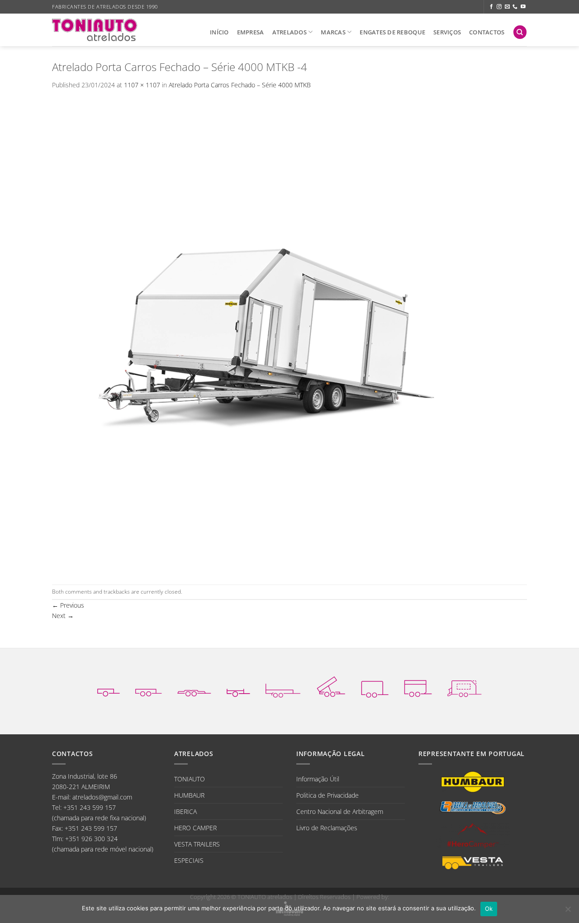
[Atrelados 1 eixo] (108, 686)
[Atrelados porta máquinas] (283, 686)
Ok (489, 908)
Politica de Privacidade (327, 795)
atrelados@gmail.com (102, 797)
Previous (68, 605)
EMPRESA (250, 32)
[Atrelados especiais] (465, 686)
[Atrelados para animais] (418, 686)
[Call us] (515, 7)
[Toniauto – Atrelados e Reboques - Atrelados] (94, 30)
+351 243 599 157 (89, 807)
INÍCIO (219, 32)
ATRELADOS (289, 32)
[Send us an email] (507, 7)
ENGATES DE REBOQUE (392, 32)
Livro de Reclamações (326, 827)
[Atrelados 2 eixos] (148, 686)
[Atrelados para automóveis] (194, 686)
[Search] (520, 32)
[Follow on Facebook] (491, 7)
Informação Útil (317, 779)
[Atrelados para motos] (238, 686)
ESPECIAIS (189, 860)
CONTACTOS (486, 32)
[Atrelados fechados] (374, 686)
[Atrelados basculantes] (330, 686)
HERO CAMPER (195, 827)
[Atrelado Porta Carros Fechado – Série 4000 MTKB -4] (289, 337)
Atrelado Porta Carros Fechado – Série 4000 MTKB (240, 85)
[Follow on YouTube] (523, 7)
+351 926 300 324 (91, 838)
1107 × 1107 (142, 85)
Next (63, 615)
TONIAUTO (189, 779)
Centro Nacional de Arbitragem (339, 811)
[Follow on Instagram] (499, 7)
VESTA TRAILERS (197, 844)
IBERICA (185, 811)
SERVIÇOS (447, 32)
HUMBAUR (189, 795)
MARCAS (333, 32)
